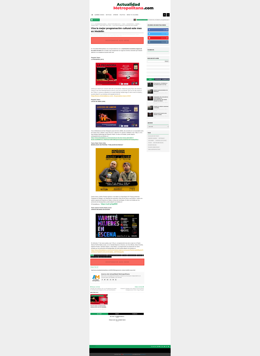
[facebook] (151, 346)
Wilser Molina (152, 144)
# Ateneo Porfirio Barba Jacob (114, 255)
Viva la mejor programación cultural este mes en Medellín (98, 306)
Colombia (151, 140)
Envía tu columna (132, 14)
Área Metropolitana (154, 149)
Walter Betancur (158, 142)
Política (122, 14)
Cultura (123, 23)
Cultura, (137, 34)
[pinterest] (157, 346)
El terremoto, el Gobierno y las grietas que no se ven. (143, 19)
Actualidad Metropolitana (100, 23)
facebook (134, 313)
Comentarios (165, 79)
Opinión (115, 14)
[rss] (163, 346)
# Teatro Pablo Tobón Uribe (105, 256)
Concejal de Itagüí (161, 140)
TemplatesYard (128, 354)
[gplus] (155, 346)
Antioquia (161, 138)
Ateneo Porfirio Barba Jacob (114, 23)
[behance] (165, 346)
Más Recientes (150, 79)
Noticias (109, 14)
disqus (117, 313)
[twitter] (153, 346)
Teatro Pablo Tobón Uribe (105, 25)
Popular (158, 79)
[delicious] (168, 346)
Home (92, 23)
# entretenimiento (132, 255)
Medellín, (101, 35)
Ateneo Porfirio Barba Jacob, (129, 34)
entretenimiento (130, 23)
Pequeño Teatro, (106, 35)
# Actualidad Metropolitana (100, 255)
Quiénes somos (99, 14)
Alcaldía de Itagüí (153, 135)
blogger (99, 313)
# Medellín (139, 255)
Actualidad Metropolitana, (116, 34)
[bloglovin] (159, 346)
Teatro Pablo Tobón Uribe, (116, 35)
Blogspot (143, 354)
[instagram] (166, 346)
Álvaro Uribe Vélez (153, 147)
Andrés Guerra (152, 138)
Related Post (94, 292)
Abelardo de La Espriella (125, 19)
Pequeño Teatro (94, 25)
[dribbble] (161, 346)
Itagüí (150, 142)
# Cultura (124, 255)
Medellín (137, 23)
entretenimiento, (95, 35)
